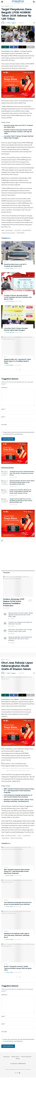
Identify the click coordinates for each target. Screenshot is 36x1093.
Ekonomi (7, 6)
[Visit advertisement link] (18, 84)
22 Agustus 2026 (18, 875)
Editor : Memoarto (10, 332)
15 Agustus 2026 (19, 301)
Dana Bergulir (9, 230)
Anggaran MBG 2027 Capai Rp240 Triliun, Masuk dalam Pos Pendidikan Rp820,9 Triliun (17, 361)
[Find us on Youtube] (19, 1073)
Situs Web (4, 424)
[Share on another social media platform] (31, 47)
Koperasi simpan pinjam (8, 232)
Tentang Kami (6, 1056)
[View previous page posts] (16, 370)
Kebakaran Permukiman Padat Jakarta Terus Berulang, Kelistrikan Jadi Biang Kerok (16, 935)
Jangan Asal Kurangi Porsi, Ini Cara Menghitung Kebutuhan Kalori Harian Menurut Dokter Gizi (21, 500)
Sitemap (18, 1058)
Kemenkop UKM (26, 230)
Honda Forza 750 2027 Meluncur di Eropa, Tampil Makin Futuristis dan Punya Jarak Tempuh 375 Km (20, 491)
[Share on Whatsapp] (5, 47)
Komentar (4, 387)
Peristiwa (6, 900)
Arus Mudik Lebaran (11, 835)
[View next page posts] (19, 370)
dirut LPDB (17, 230)
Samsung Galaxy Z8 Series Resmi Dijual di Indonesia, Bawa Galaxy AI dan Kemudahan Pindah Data (22, 482)
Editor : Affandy (9, 268)
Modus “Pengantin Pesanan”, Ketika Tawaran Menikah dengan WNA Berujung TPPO (17, 968)
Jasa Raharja (26, 835)
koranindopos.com (7, 51)
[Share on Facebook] (14, 47)
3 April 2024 (21, 23)
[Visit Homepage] (18, 1)
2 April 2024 (21, 673)
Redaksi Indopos (15, 1056)
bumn (19, 835)
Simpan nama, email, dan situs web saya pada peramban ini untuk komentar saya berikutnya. (18, 433)
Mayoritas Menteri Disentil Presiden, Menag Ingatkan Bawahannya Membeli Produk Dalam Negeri (20, 614)
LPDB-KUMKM (20, 232)
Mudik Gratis (5, 838)
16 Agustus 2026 (18, 268)
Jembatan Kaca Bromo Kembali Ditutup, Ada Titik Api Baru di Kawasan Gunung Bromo (22, 473)
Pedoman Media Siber (26, 1056)
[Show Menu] (2, 1)
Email (3, 417)
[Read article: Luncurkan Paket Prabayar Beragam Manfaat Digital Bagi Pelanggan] (18, 317)
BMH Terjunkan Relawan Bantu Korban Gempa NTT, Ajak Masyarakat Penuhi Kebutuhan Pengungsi (19, 790)
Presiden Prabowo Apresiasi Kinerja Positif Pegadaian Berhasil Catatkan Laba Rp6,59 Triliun (18, 131)
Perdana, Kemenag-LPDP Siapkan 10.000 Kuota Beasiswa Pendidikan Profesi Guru (13, 602)
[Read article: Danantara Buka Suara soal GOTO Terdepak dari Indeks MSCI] (18, 253)
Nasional (7, 659)
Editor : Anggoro (11, 23)
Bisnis (11, 6)
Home (2, 6)
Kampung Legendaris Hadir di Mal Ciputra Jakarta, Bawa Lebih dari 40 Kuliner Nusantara (20, 638)
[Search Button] (34, 1)
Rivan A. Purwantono (16, 838)
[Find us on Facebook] (15, 1073)
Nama (3, 409)
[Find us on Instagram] (17, 1073)
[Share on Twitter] (22, 47)
